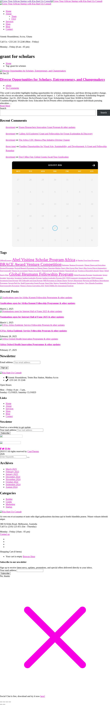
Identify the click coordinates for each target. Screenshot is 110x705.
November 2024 (13, 479)
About (8, 406)
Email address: (7, 362)
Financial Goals (47, 271)
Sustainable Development (67, 283)
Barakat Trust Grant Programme (88, 260)
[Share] (7, 701)
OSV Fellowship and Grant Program (31, 280)
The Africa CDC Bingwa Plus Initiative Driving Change (44, 140)
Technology (81, 283)
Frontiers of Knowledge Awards (88, 271)
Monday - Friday (7, 47)
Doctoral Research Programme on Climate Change (31, 268)
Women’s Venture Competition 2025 (32, 285)
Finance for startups (34, 271)
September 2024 (13, 484)
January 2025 (12, 474)
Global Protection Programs (83, 275)
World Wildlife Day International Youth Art (59, 285)
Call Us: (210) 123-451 (10, 526)
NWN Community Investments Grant (78, 278)
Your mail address (8, 430)
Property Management (75, 280)
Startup (9, 507)
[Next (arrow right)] (4, 704)
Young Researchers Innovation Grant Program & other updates (47, 127)
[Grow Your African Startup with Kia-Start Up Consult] (25, 1)
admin (8, 85)
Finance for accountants (20, 271)
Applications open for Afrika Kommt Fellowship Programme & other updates (37, 303)
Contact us (5, 534)
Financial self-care (71, 271)
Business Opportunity (77, 265)
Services (9, 408)
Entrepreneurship (5, 271)
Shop (8, 411)
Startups (56, 283)
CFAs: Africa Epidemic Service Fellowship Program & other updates (33, 331)
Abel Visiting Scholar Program (38, 259)
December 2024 (13, 477)
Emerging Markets (54, 268)
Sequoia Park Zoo (14, 283)
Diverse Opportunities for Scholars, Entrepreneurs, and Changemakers (52, 79)
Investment (18, 278)
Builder (9, 499)
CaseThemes (33, 451)
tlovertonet (10, 127)
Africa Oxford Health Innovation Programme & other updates (30, 344)
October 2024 (12, 482)
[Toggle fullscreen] (4, 701)
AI (76, 260)
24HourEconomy (6, 260)
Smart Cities (49, 283)
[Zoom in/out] (1, 701)
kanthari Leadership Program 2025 (54, 278)
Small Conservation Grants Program (33, 283)
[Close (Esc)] (10, 701)
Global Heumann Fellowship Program (41, 274)
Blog (8, 414)
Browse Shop (29, 556)
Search (3, 108)
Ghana (101, 271)
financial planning (59, 271)
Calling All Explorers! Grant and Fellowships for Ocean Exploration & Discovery (56, 133)
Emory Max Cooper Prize (69, 268)
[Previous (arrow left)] (1, 704)
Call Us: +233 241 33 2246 (12, 41)
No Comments (12, 88)
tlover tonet (11, 146)
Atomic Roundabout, (9, 36)
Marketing (10, 504)
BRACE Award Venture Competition (31, 264)
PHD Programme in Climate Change (55, 280)
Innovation (10, 278)
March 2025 (11, 469)
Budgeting (65, 265)
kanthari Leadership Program (32, 278)
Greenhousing (97, 275)
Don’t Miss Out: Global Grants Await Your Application (44, 157)
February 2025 (12, 471)
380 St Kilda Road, (8, 524)
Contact (9, 416)
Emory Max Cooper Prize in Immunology (93, 268)
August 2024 (11, 487)
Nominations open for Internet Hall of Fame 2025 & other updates (32, 317)
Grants (9, 502)
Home (8, 63)
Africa (69, 259)
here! (42, 696)
